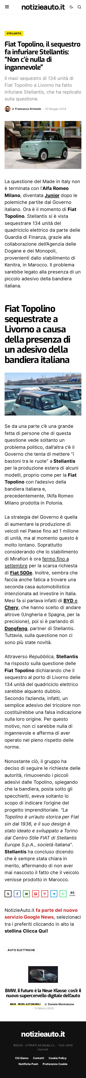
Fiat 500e (21, 573)
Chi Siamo (21, 1058)
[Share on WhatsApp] (63, 893)
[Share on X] (8, 893)
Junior (52, 195)
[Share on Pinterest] (44, 893)
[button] (7, 7)
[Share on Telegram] (53, 893)
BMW (13, 1004)
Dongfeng (16, 628)
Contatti (38, 1058)
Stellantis (14, 33)
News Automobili (29, 1004)
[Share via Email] (26, 893)
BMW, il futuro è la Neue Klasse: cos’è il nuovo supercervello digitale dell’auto (43, 993)
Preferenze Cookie (55, 1064)
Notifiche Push (28, 1064)
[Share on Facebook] (17, 893)
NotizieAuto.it (43, 7)
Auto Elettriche (21, 950)
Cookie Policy (58, 1058)
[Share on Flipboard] (35, 893)
